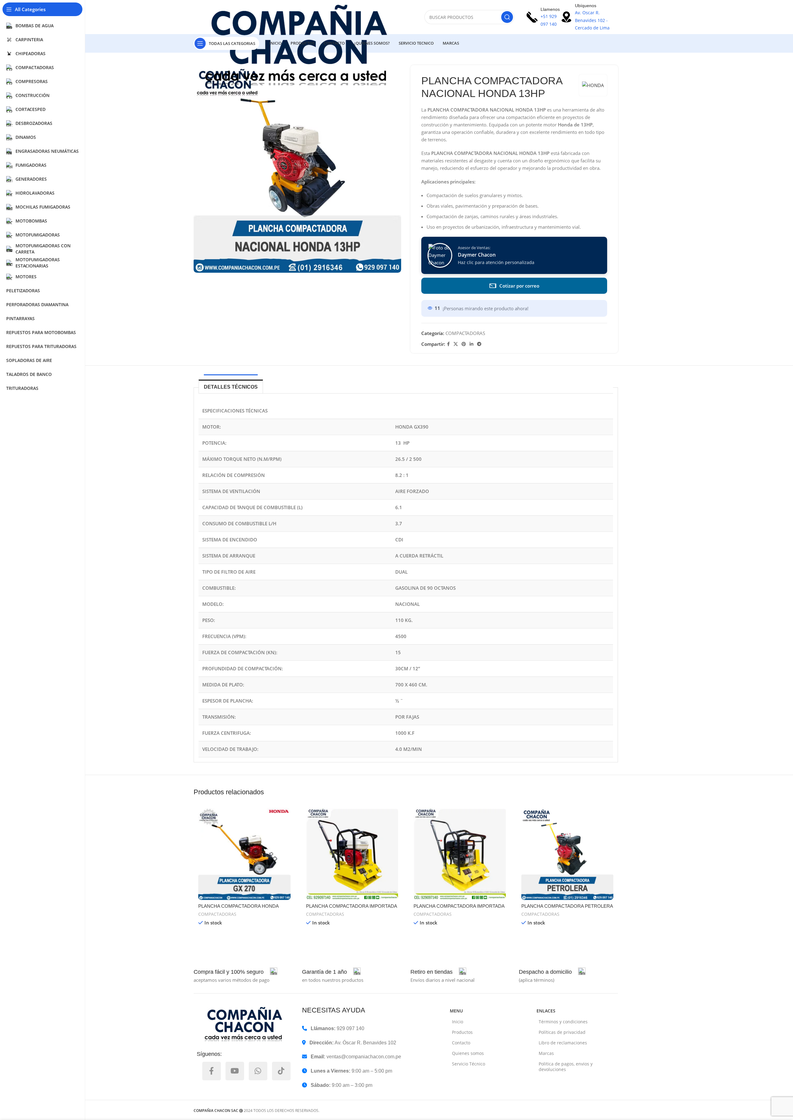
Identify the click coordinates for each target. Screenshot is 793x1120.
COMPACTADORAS (465, 333)
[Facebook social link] (448, 344)
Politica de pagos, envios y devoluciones (566, 1066)
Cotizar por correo (519, 286)
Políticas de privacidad (562, 1032)
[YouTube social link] (235, 1071)
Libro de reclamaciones (563, 1043)
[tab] (231, 386)
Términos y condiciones (563, 1022)
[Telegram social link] (479, 344)
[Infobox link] (235, 972)
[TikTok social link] (281, 1071)
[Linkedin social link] (471, 344)
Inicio (457, 1022)
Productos (462, 1032)
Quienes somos (468, 1053)
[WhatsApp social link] (258, 1071)
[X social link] (456, 344)
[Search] (507, 17)
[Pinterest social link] (464, 344)
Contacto (461, 1043)
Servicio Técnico (468, 1064)
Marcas (546, 1053)
